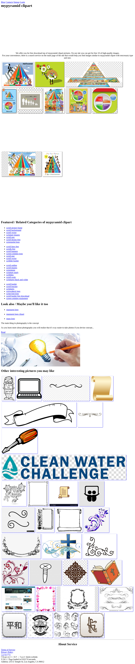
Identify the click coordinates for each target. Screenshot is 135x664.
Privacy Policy (7, 652)
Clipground (13, 656)
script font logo (12, 294)
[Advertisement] (67, 29)
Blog (3, 2)
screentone (10, 270)
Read (3, 332)
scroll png (10, 237)
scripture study (12, 272)
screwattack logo (13, 291)
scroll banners (12, 251)
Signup (16, 2)
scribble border (12, 261)
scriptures (10, 289)
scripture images (13, 235)
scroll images (11, 268)
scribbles (10, 275)
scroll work (11, 277)
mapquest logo (12, 310)
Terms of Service (8, 650)
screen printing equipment (17, 298)
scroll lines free (12, 246)
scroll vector (11, 232)
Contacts (9, 2)
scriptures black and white (17, 280)
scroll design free (13, 240)
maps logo (10, 319)
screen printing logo (14, 254)
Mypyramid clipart (9, 83)
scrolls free (10, 249)
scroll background (13, 230)
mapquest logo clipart (15, 314)
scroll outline (11, 265)
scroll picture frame (14, 228)
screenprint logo (13, 242)
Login (22, 2)
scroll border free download (17, 296)
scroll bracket (11, 286)
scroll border (11, 284)
